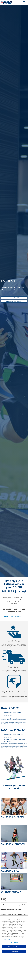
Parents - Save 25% (14, 298)
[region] (14, 934)
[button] (14, 904)
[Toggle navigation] (24, 2)
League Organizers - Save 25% (14, 301)
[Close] (26, 917)
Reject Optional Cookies (14, 946)
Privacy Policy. (7, 939)
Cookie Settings (14, 942)
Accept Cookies (14, 951)
